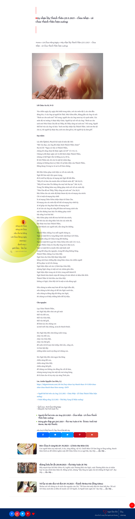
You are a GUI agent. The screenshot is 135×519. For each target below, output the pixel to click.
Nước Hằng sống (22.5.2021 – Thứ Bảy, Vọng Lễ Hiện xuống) (60, 399)
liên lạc (24, 248)
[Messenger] (55, 435)
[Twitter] (67, 435)
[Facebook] (43, 435)
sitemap (23, 241)
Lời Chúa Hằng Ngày (54, 407)
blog (121, 512)
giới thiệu (15, 248)
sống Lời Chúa (21, 226)
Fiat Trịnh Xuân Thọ (51, 409)
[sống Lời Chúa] (18, 222)
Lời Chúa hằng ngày (19, 237)
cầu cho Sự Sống (20, 233)
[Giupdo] (33, 514)
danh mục (22, 245)
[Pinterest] (80, 435)
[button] (132, 505)
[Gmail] (92, 435)
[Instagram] (17, 514)
